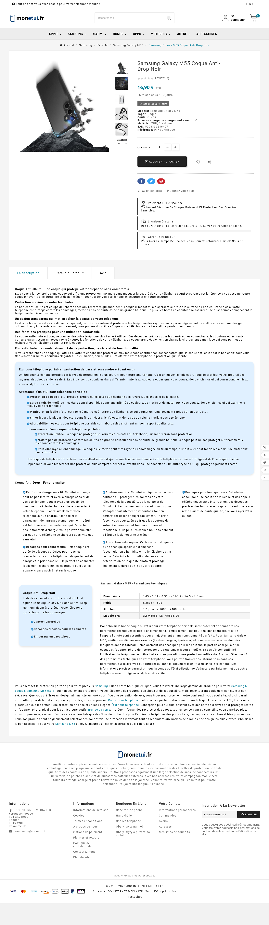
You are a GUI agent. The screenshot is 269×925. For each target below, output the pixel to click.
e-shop (159, 891)
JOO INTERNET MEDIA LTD (124, 891)
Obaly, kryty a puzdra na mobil (133, 833)
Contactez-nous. (84, 851)
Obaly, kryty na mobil (130, 826)
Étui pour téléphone (125, 704)
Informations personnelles (177, 810)
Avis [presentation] (103, 273)
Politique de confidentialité (83, 844)
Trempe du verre (99, 709)
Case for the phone (129, 810)
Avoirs (163, 821)
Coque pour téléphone (123, 700)
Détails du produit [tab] (70, 273)
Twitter (151, 181)
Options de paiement (87, 832)
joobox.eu (149, 875)
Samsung (101, 686)
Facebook (141, 181)
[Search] (169, 18)
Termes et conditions (87, 821)
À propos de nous (85, 826)
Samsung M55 (65, 723)
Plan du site (81, 857)
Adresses (165, 826)
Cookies (78, 815)
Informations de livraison (91, 810)
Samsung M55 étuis (40, 690)
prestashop (134, 896)
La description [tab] (28, 273)
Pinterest (161, 181)
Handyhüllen (125, 815)
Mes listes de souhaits (174, 832)
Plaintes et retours (86, 837)
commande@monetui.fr (30, 831)
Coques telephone (128, 821)
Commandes (167, 815)
